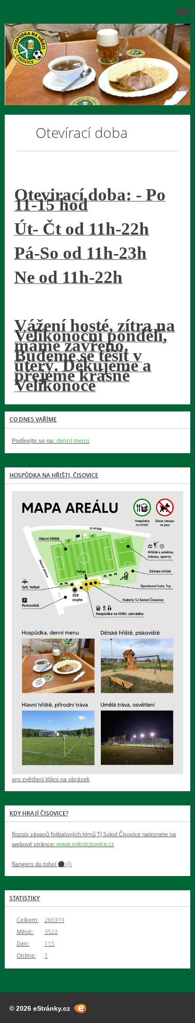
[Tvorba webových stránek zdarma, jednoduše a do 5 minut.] (80, 1008)
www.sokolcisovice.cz (85, 844)
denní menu (72, 441)
